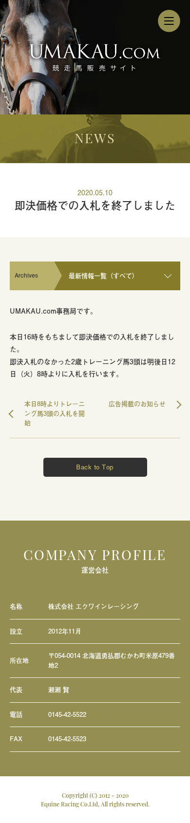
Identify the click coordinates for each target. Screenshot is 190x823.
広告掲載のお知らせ (137, 404)
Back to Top (95, 467)
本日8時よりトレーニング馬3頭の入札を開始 (54, 413)
